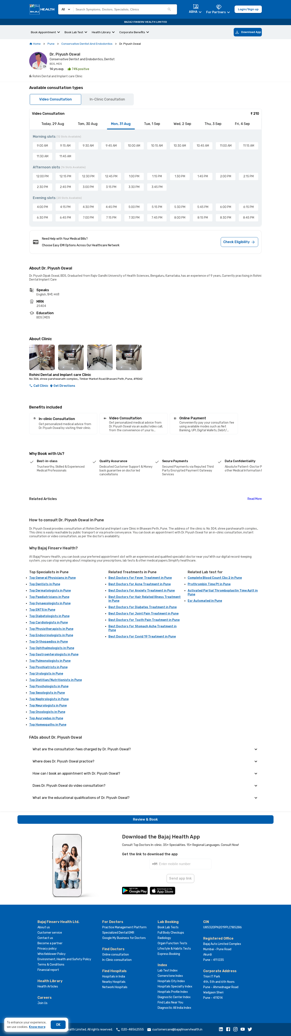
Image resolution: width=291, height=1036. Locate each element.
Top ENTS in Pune (42, 610)
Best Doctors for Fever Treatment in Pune (140, 578)
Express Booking (169, 954)
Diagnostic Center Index (174, 997)
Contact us (45, 938)
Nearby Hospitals (113, 982)
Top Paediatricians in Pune (49, 597)
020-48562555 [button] (132, 1029)
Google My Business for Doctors (124, 938)
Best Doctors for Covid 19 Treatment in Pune (142, 636)
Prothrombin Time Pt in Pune (209, 584)
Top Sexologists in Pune (47, 693)
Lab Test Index (168, 970)
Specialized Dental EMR (118, 932)
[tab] (52, 123)
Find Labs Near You (170, 1002)
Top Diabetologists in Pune (49, 616)
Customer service (49, 932)
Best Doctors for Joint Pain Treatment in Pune (143, 613)
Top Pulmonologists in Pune (50, 661)
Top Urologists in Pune (46, 673)
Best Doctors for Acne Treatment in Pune (139, 584)
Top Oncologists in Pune (47, 712)
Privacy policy (47, 948)
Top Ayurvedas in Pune (46, 718)
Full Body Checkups (171, 932)
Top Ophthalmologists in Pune (51, 648)
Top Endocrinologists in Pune (51, 635)
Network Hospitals (114, 987)
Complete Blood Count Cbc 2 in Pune (215, 578)
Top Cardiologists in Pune (48, 622)
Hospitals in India (113, 976)
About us (43, 927)
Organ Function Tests (172, 943)
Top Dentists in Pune (44, 584)
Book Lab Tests (168, 927)
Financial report (48, 970)
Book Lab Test (74, 32)
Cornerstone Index (170, 976)
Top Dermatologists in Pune (50, 590)
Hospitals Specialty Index (175, 986)
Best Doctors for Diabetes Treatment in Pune (142, 607)
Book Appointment (43, 32)
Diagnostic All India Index (174, 1008)
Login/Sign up (248, 9)
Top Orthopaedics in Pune (48, 641)
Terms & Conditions (50, 964)
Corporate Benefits (132, 32)
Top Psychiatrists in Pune (48, 667)
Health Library (101, 32)
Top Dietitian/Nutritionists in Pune (55, 680)
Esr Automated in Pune (205, 601)
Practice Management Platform (124, 927)
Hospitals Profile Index (173, 992)
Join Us (42, 1003)
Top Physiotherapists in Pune (51, 629)
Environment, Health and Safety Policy (64, 959)
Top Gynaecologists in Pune (50, 603)
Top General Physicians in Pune (52, 578)
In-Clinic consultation (117, 960)
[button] (222, 1030)
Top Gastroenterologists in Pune (53, 654)
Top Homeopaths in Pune (47, 724)
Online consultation (115, 954)
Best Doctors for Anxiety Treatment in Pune (141, 590)
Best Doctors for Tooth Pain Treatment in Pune (144, 620)
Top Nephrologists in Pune (49, 699)
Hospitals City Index (171, 981)
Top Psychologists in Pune (48, 686)
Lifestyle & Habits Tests (174, 948)
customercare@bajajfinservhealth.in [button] (177, 1029)
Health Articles (47, 986)
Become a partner (49, 943)
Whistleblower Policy (51, 954)
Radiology (164, 938)
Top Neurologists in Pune (48, 705)
